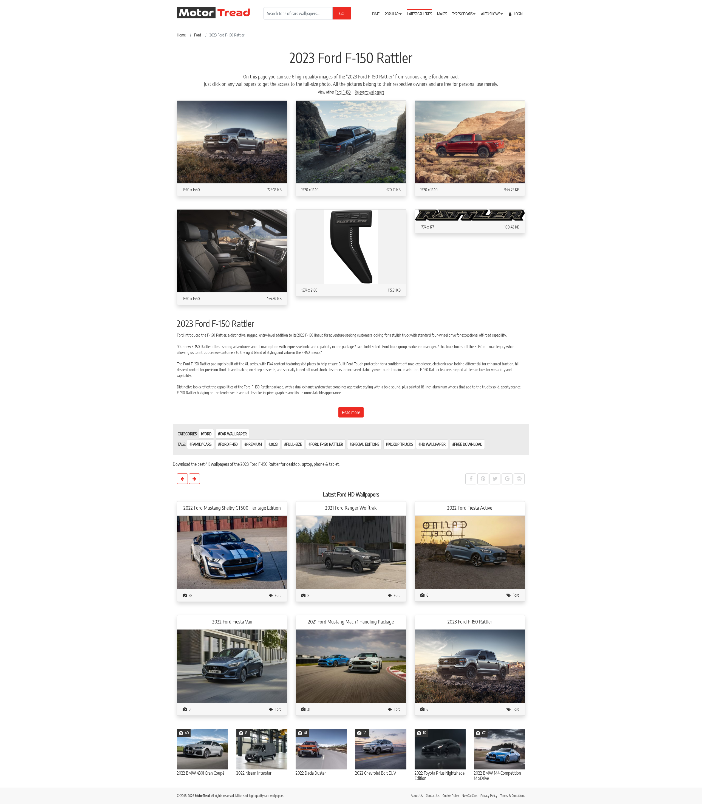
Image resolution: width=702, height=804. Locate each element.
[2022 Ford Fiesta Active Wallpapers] (470, 552)
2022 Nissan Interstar (253, 773)
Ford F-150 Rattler (326, 444)
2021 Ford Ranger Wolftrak (351, 508)
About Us (417, 796)
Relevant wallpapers (369, 92)
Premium (254, 444)
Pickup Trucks (400, 444)
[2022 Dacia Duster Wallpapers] (321, 749)
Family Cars (201, 444)
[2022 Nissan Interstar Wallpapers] (262, 749)
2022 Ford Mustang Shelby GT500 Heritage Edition (232, 508)
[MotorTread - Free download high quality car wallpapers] (218, 12)
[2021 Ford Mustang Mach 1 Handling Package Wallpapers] (351, 666)
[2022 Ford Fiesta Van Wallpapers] (232, 666)
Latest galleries (419, 14)
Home (374, 14)
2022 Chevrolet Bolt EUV (375, 773)
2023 (274, 444)
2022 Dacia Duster (311, 773)
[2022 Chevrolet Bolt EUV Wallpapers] (380, 749)
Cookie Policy (451, 796)
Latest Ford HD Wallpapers (351, 494)
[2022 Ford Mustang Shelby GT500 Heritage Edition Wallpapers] (232, 552)
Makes (442, 14)
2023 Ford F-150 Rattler (260, 464)
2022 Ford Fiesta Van (232, 622)
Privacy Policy (488, 796)
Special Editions (365, 444)
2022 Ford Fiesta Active (469, 508)
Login (517, 14)
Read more (351, 412)
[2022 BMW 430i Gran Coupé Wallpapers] (202, 749)
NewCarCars (469, 796)
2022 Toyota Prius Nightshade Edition (440, 776)
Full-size (294, 444)
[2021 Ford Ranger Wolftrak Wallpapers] (351, 552)
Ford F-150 (343, 92)
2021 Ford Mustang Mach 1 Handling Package (351, 622)
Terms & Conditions (512, 796)
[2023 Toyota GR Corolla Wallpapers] (182, 478)
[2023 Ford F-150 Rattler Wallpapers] (470, 666)
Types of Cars (462, 14)
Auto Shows (490, 14)
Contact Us (433, 796)
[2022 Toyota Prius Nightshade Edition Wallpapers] (440, 749)
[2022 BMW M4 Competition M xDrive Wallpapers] (499, 749)
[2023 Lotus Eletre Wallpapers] (194, 478)
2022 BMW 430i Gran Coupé (200, 773)
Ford (207, 433)
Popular (392, 14)
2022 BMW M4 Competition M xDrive (497, 776)
